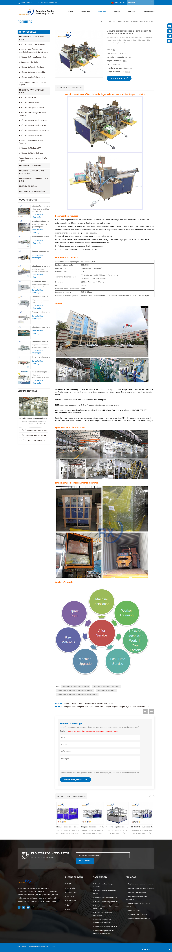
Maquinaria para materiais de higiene (32, 91)
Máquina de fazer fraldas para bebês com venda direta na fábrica (41, 327)
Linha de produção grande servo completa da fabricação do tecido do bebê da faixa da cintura (41, 357)
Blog (69, 905)
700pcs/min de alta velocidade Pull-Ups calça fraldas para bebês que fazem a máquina (41, 312)
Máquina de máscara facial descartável (31, 172)
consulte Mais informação (37, 215)
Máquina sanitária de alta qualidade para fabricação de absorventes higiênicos (41, 221)
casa (70, 11)
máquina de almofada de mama (33, 77)
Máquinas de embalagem (118, 21)
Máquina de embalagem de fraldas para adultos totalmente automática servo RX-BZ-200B (67, 827)
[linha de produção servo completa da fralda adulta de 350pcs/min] (24, 256)
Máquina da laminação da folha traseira (32, 114)
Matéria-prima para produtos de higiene (33, 179)
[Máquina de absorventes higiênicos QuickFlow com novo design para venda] (33, 406)
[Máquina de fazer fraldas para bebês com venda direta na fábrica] (24, 332)
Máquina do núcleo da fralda (32, 153)
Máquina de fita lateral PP (31, 148)
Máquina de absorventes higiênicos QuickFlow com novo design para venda (33, 418)
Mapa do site (72, 901)
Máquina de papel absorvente (32, 107)
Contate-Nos (72, 892)
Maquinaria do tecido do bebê (106, 926)
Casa (69, 884)
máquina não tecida (28, 97)
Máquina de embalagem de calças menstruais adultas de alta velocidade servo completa (41, 281)
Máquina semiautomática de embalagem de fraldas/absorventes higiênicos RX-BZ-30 (142, 827)
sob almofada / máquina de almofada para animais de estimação (34, 50)
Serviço (131, 11)
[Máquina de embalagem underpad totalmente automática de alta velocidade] (24, 302)
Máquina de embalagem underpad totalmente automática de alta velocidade (41, 297)
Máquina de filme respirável (31, 135)
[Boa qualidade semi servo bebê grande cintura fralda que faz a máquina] (24, 242)
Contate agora (118, 78)
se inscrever (84, 860)
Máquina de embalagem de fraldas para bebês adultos (77, 694)
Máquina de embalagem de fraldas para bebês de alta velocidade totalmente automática (41, 342)
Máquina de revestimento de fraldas (35, 130)
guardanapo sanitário (29, 62)
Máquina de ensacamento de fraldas (75, 686)
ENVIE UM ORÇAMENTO (74, 779)
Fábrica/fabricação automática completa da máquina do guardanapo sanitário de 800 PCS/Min (41, 372)
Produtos (70, 897)
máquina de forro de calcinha (32, 67)
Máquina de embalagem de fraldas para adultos (75, 690)
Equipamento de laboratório (32, 191)
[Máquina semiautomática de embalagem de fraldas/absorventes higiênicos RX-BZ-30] (142, 813)
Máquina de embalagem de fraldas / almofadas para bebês (88, 703)
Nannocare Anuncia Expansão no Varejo (42, 440)
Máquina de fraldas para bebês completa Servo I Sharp (45, 435)
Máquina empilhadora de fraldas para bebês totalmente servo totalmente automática (92, 827)
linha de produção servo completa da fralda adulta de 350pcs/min (41, 251)
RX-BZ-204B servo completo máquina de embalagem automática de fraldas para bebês (117, 827)
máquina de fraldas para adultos (33, 57)
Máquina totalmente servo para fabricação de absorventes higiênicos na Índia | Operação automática (41, 206)
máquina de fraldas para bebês (33, 44)
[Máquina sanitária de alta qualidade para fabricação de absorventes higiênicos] (24, 226)
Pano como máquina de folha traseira (31, 141)
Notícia (117, 11)
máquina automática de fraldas (139, 919)
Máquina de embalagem (106, 690)
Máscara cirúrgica (28, 186)
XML (68, 909)
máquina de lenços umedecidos (33, 72)
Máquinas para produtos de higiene (31, 38)
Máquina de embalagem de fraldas (106, 686)
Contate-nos (148, 11)
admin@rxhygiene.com (49, 2)
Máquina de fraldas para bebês (106, 898)
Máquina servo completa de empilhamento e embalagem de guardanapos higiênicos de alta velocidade (106, 706)
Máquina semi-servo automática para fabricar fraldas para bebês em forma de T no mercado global (41, 266)
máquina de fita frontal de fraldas (34, 120)
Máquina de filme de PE (30, 102)
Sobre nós (85, 11)
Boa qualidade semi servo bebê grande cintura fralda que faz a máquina (41, 237)
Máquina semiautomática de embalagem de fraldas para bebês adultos (92, 731)
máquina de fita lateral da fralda (33, 125)
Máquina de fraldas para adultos (106, 902)
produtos (102, 11)
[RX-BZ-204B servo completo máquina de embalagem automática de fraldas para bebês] (117, 813)
